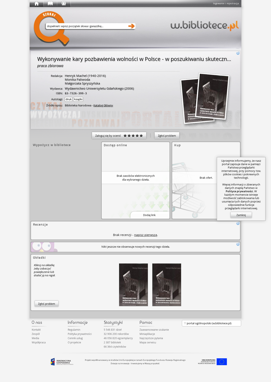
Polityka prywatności (80, 334)
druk (69, 99)
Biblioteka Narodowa (78, 105)
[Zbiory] (50, 3)
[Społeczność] (63, 3)
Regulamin (74, 329)
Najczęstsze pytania (151, 338)
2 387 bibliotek (112, 342)
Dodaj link (149, 215)
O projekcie (74, 342)
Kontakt (36, 329)
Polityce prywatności (239, 191)
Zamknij (241, 215)
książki (78, 99)
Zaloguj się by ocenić (109, 136)
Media (35, 338)
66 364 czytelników (115, 346)
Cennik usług (75, 338)
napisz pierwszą (145, 235)
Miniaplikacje (147, 334)
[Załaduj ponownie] (238, 53)
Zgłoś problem (167, 136)
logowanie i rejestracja (226, 3)
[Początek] (36, 3)
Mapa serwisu (148, 342)
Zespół (36, 334)
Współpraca (39, 342)
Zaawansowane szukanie (154, 329)
